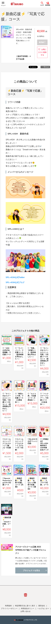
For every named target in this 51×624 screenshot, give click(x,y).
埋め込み (46, 67)
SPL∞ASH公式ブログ (15, 282)
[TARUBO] (17, 4)
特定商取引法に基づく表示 (25, 606)
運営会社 (41, 606)
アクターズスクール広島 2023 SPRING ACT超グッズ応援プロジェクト (30, 550)
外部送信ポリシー (27, 608)
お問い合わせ (25, 611)
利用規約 (8, 606)
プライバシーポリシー (9, 608)
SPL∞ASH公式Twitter (15, 277)
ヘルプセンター (43, 608)
